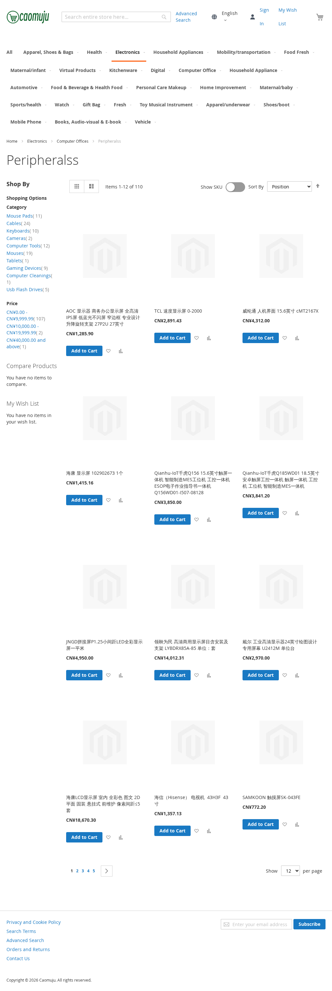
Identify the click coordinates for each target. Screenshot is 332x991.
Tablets (17, 260)
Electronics (37, 141)
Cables (18, 223)
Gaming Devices (27, 268)
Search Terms (21, 931)
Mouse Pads (24, 216)
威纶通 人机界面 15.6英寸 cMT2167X (280, 311)
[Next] (107, 871)
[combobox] (116, 17)
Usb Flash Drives (27, 289)
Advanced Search (186, 16)
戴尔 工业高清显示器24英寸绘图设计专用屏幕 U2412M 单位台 (280, 645)
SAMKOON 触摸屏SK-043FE (272, 797)
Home (12, 141)
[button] (233, 17)
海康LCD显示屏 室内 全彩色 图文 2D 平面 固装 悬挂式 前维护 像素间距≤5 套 (103, 803)
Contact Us (18, 958)
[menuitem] (11, 52)
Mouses (19, 253)
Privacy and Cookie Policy (33, 922)
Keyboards (22, 231)
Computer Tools (28, 246)
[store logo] (28, 17)
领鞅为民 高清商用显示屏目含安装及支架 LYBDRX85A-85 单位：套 (191, 645)
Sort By (256, 187)
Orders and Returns (28, 949)
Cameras (19, 238)
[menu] (166, 86)
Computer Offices (73, 141)
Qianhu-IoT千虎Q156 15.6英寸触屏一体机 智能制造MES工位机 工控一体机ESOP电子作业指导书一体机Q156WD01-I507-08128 (193, 483)
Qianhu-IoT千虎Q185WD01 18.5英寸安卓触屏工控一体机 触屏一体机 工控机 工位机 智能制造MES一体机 (281, 479)
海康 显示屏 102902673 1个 (94, 473)
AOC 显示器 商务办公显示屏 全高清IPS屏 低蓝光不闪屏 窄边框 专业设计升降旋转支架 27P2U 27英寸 (103, 317)
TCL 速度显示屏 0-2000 (178, 311)
